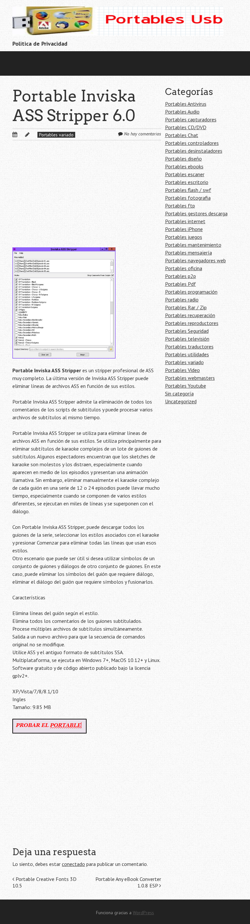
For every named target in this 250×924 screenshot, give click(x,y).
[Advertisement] (86, 199)
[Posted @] (22, 134)
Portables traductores (189, 346)
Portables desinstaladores (193, 150)
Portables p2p (180, 276)
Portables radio (182, 299)
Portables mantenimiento (193, 244)
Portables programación (191, 291)
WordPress (143, 913)
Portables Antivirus (185, 103)
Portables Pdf (180, 284)
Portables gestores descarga (196, 213)
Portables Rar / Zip (186, 307)
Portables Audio (182, 111)
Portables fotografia (188, 197)
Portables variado (56, 135)
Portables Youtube (185, 385)
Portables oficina (183, 268)
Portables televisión (187, 338)
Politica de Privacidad (39, 43)
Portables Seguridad (187, 331)
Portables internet (185, 221)
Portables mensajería (188, 252)
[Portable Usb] (117, 25)
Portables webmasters (190, 378)
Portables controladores (192, 143)
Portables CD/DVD (185, 127)
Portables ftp (180, 205)
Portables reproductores (191, 323)
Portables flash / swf (188, 190)
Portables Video (182, 370)
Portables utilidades (187, 354)
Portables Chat (181, 135)
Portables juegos (183, 237)
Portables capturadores (190, 119)
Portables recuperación (190, 315)
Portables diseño (183, 158)
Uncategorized (181, 401)
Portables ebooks (184, 166)
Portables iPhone (184, 229)
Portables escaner (184, 174)
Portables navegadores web (195, 260)
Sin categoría (179, 393)
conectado (73, 864)
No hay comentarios (142, 134)
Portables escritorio (186, 182)
